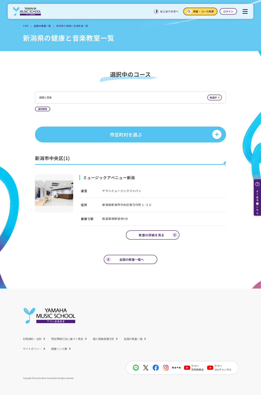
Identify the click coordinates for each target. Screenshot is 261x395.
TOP (25, 25)
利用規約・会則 (32, 339)
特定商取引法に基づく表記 (67, 339)
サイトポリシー (32, 349)
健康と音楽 (128, 97)
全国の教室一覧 (42, 25)
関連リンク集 (59, 349)
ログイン (228, 11)
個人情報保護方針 (103, 339)
